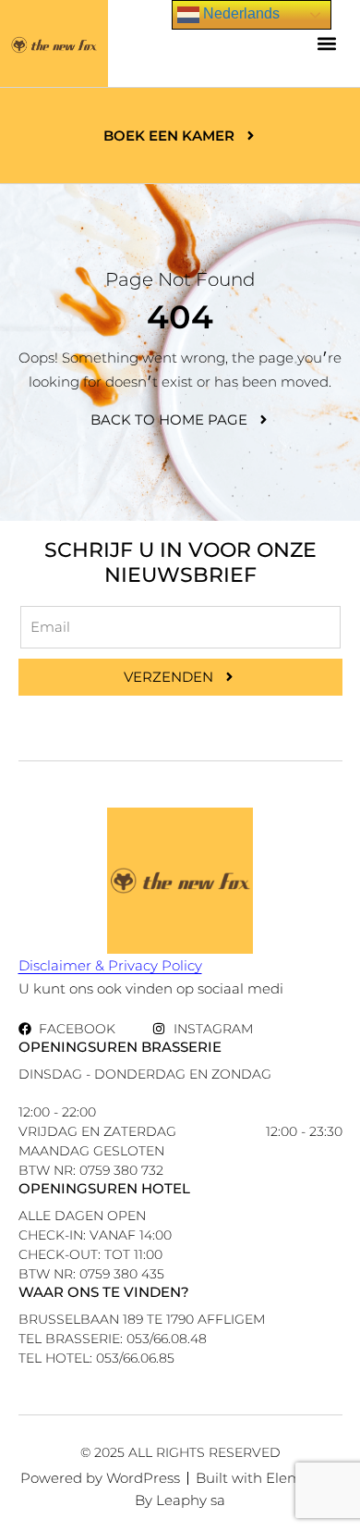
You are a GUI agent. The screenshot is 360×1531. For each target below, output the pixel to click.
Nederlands (239, 13)
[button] (327, 44)
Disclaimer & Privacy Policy (110, 965)
